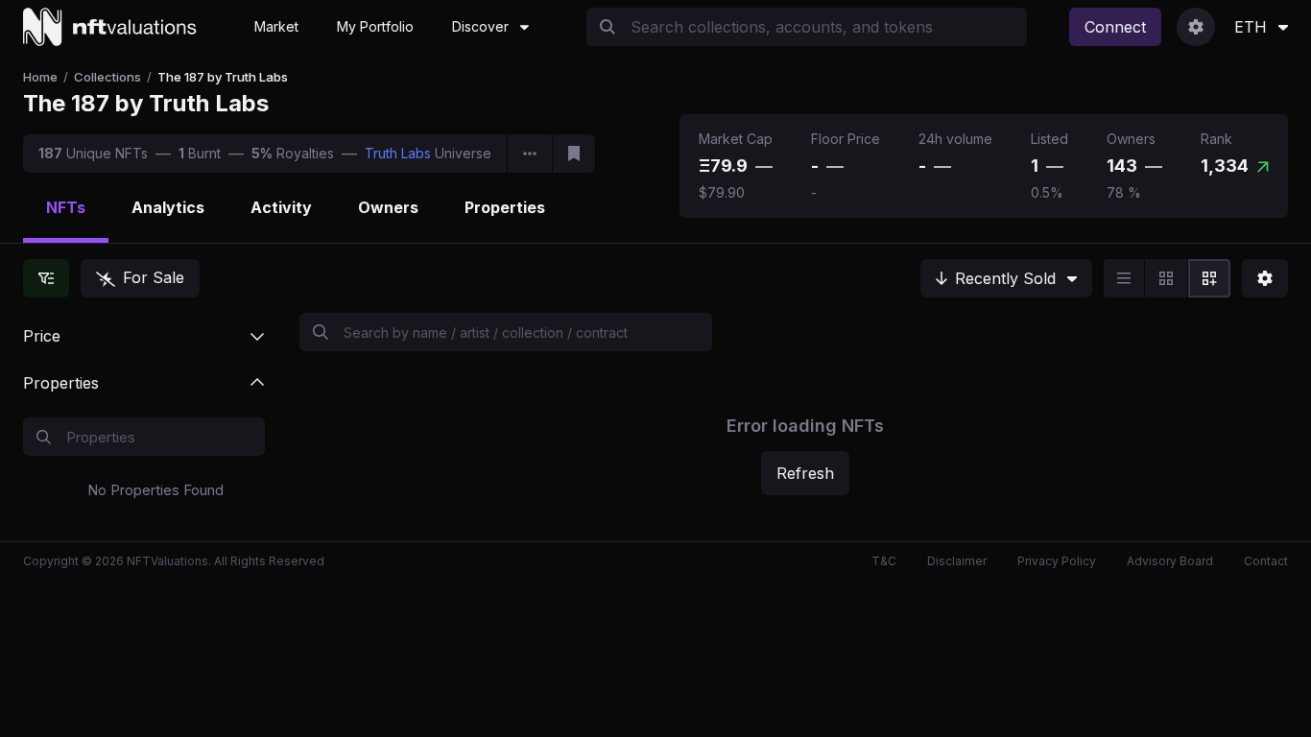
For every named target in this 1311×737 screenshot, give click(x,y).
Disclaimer (957, 561)
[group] (1167, 278)
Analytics (167, 207)
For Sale (153, 277)
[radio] (1124, 278)
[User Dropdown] (1196, 27)
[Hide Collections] (46, 278)
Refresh (805, 473)
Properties (505, 207)
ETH (1250, 26)
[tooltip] (764, 166)
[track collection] (574, 153)
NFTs (65, 207)
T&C (883, 561)
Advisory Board (1170, 561)
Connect (1115, 26)
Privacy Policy (1056, 561)
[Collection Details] (530, 153)
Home (40, 76)
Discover (480, 26)
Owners (388, 207)
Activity (281, 207)
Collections (107, 76)
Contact (1266, 561)
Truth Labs (398, 153)
